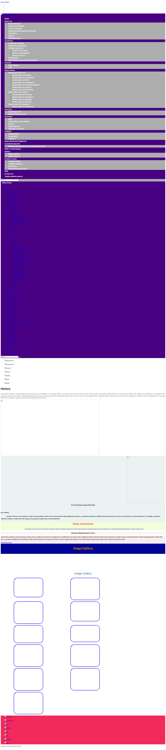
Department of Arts (14, 244)
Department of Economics (20, 249)
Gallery (7, 327)
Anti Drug (11, 342)
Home (6, 186)
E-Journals (11, 311)
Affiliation (11, 202)
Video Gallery (12, 332)
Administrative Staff (14, 288)
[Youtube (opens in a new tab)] (6, 10)
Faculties (7, 283)
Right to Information (11, 324)
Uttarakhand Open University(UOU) (19, 231)
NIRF (6, 348)
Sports (10, 298)
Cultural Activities (13, 303)
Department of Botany (19, 275)
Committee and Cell (11, 319)
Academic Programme (15, 215)
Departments (8, 241)
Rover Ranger (12, 301)
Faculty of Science (17, 220)
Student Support (13, 340)
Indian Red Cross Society (16, 296)
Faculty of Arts (16, 225)
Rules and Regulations (15, 345)
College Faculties (13, 218)
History (10, 205)
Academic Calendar (14, 212)
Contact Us (8, 350)
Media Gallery (12, 329)
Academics (8, 210)
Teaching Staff (12, 285)
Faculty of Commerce (18, 223)
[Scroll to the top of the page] (1, 748)
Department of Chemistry (19, 270)
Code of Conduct (13, 197)
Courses (7, 233)
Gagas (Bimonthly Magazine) (13, 316)
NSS (9, 293)
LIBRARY (8, 306)
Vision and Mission (14, 194)
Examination (12, 228)
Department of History (19, 259)
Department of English (19, 246)
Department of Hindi (18, 251)
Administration (12, 207)
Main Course (12, 236)
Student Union (12, 337)
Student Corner (9, 335)
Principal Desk (12, 192)
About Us (7, 189)
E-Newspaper (12, 309)
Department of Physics (19, 267)
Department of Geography (20, 254)
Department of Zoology (19, 272)
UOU (10, 238)
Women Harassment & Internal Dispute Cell (21, 322)
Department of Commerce (16, 277)
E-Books (11, 314)
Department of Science (15, 264)
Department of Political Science (21, 257)
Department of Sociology (19, 262)
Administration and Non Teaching (18, 199)
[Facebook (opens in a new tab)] (6, 6)
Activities (7, 290)
